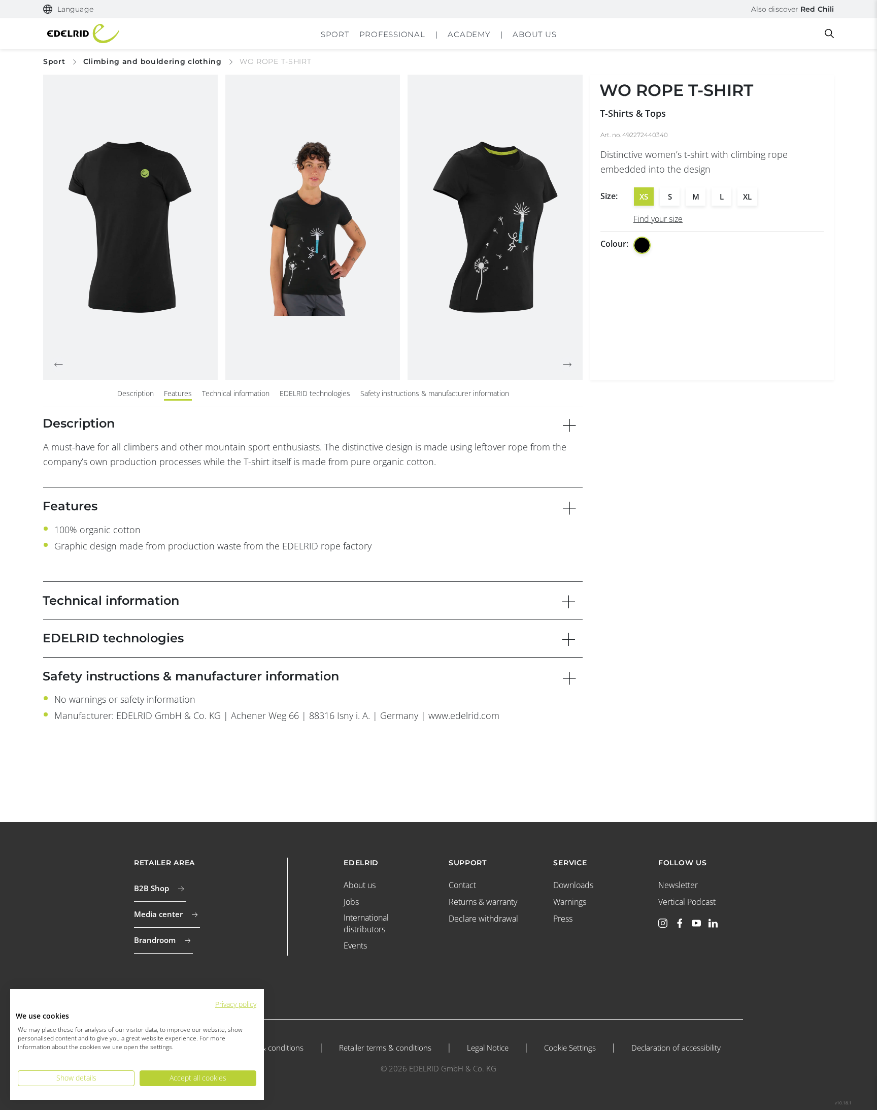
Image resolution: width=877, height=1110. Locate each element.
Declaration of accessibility (676, 1047)
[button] (68, 9)
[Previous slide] (58, 364)
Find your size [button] (658, 218)
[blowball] (642, 245)
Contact (462, 885)
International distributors (366, 923)
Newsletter (678, 885)
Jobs (351, 901)
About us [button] (534, 34)
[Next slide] (567, 364)
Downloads (573, 885)
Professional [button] (392, 34)
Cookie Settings (570, 1047)
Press (562, 918)
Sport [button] (335, 34)
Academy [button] (469, 34)
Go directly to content (438, 7)
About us (360, 885)
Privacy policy (235, 1004)
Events (355, 945)
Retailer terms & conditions (385, 1047)
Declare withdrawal (483, 918)
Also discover (792, 9)
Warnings (569, 901)
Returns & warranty (483, 901)
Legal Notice (488, 1047)
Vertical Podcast (687, 901)
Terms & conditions (270, 1047)
